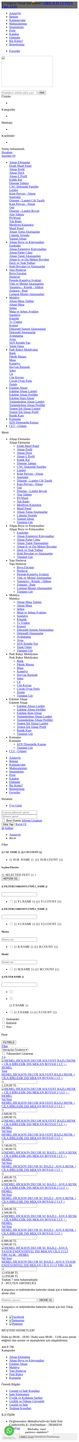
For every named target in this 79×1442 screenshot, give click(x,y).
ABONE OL (45, 1300)
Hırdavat (14, 276)
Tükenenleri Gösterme (19, 1053)
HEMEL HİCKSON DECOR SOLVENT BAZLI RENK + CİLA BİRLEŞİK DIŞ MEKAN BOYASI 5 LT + (38, 1136)
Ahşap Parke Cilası (20, 252)
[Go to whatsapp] (9, 1430)
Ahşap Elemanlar (19, 162)
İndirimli (11, 1023)
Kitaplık (14, 318)
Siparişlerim (16, 27)
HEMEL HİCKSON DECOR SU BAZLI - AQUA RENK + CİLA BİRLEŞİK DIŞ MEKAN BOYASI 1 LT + (39, 1168)
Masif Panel (16, 228)
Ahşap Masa (16, 304)
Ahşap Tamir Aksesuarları (25, 256)
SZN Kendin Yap (19, 342)
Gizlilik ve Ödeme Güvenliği (26, 1401)
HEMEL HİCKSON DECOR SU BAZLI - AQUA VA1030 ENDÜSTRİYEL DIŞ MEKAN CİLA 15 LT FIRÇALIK (39, 1263)
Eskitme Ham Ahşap (21, 398)
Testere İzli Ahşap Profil (23, 412)
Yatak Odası (16, 346)
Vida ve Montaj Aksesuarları (26, 283)
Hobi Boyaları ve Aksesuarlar (27, 266)
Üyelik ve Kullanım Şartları (26, 1397)
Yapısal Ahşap (17, 238)
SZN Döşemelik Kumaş (23, 422)
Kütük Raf (15, 179)
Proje (12, 30)
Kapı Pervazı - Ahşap (22, 204)
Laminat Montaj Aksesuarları (26, 294)
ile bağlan (7, 828)
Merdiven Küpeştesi (21, 224)
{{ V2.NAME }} (37, 924)
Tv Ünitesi (15, 322)
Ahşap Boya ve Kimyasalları (26, 242)
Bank (12, 353)
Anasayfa (15, 13)
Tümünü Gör (25, 522)
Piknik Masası (17, 356)
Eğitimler (14, 37)
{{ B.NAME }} (36, 946)
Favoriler (14, 51)
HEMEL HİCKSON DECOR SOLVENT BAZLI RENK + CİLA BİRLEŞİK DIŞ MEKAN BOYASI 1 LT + (38, 1076)
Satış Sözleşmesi (19, 1394)
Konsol (13, 325)
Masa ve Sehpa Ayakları (24, 311)
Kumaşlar (15, 419)
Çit (11, 374)
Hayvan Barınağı (19, 367)
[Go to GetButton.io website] (9, 1438)
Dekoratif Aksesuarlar (22, 332)
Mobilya (14, 297)
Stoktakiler (12, 1019)
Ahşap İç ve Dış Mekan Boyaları (29, 259)
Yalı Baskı (15, 221)
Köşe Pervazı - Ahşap (22, 193)
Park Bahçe (16, 1374)
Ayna (12, 339)
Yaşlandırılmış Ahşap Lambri (26, 401)
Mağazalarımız (18, 23)
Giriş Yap (8, 824)
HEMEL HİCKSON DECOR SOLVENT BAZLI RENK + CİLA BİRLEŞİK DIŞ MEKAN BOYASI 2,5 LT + (38, 1104)
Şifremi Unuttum (32, 820)
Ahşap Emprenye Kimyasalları (27, 249)
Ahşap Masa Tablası (21, 301)
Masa (12, 360)
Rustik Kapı (16, 415)
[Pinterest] (16, 1323)
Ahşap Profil (17, 169)
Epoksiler (15, 245)
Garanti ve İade (18, 1404)
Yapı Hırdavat (17, 269)
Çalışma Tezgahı (19, 235)
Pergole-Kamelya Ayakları (25, 280)
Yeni (9, 1027)
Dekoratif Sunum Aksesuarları (27, 328)
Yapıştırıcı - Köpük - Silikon (26, 287)
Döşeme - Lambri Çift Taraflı (26, 200)
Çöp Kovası (16, 377)
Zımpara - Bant (18, 290)
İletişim (13, 16)
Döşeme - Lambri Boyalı (24, 211)
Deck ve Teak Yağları (22, 263)
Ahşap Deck (16, 172)
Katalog (14, 34)
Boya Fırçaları (17, 273)
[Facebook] (16, 1316)
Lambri (13, 190)
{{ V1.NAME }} (37, 901)
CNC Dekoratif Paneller (24, 186)
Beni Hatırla (14, 820)
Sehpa (13, 308)
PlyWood (15, 217)
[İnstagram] (16, 1320)
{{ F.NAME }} (35, 1012)
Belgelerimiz (17, 44)
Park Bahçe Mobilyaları (23, 349)
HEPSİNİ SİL (10, 878)
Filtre (5, 1046)
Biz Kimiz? (16, 41)
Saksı (12, 370)
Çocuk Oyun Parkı (20, 380)
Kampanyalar (17, 20)
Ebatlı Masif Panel (20, 165)
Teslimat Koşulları (20, 1408)
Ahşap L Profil (18, 176)
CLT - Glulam (17, 426)
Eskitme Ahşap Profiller (23, 394)
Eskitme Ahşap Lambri (23, 391)
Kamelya (14, 363)
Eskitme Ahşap (18, 387)
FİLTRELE (9, 1042)
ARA (41, 92)
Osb (11, 207)
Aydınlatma (16, 335)
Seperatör (15, 197)
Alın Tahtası (16, 214)
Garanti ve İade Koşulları (24, 1390)
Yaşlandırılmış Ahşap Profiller (27, 405)
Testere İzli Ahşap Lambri (24, 408)
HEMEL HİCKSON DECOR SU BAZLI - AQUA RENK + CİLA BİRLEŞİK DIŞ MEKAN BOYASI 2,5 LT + (39, 1200)
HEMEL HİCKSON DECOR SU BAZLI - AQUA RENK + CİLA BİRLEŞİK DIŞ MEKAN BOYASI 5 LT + (39, 1231)
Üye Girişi (15, 805)
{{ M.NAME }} (36, 969)
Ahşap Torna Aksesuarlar (24, 231)
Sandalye (14, 315)
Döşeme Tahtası (19, 183)
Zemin (13, 384)
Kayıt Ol (21, 824)
